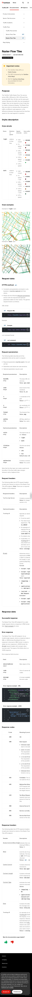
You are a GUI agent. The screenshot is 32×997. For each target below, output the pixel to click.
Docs (14, 2)
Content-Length (8, 873)
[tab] (14, 7)
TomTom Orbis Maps (18, 79)
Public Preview (12, 72)
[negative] (12, 942)
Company (4, 960)
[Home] (6, 2)
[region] (16, 315)
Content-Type (7, 882)
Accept (5, 553)
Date (4, 903)
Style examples (9, 626)
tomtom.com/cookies (7, 987)
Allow (4, 851)
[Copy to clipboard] (27, 315)
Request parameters (24, 295)
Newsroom (4, 963)
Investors (4, 967)
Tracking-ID (24, 540)
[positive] (6, 942)
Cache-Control (7, 864)
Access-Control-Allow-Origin (11, 843)
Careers (4, 956)
